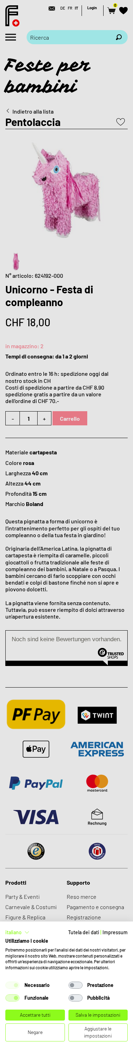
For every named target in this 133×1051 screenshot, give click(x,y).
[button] (17, 932)
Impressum (115, 932)
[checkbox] (12, 985)
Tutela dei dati (83, 932)
